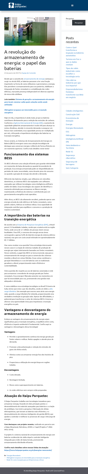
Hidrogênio (70, 135)
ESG (67, 131)
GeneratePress (59, 471)
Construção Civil (73, 114)
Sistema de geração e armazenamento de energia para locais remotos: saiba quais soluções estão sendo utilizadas (29, 102)
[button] (72, 5)
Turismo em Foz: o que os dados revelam (73, 62)
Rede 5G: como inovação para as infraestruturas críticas (25, 460)
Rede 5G (69, 151)
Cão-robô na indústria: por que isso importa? (73, 83)
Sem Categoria (72, 168)
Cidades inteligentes (74, 111)
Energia (69, 124)
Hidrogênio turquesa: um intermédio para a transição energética (28, 458)
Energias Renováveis (13, 455)
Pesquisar (70, 18)
